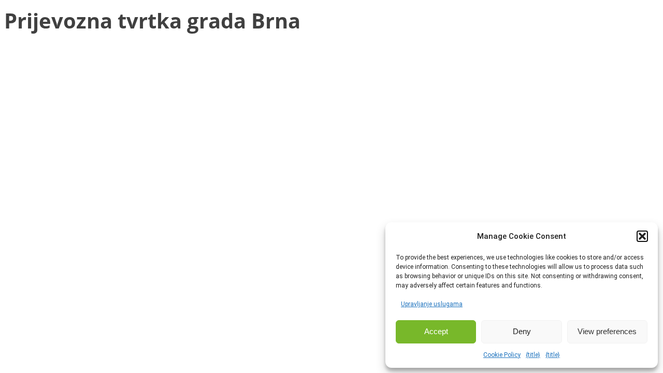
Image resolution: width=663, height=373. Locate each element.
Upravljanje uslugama (432, 304)
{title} (533, 354)
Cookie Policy (502, 354)
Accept (436, 331)
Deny (522, 331)
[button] (642, 236)
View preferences (607, 331)
